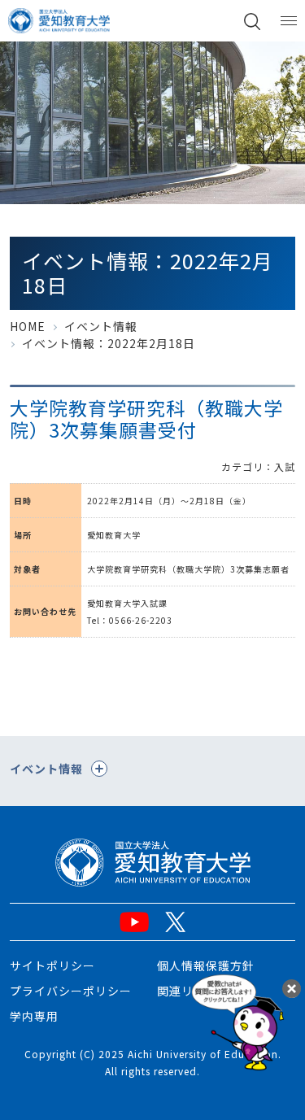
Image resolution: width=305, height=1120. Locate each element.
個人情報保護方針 (206, 965)
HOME (28, 326)
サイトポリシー (52, 965)
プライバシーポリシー (71, 991)
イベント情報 (100, 326)
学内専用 (34, 1016)
